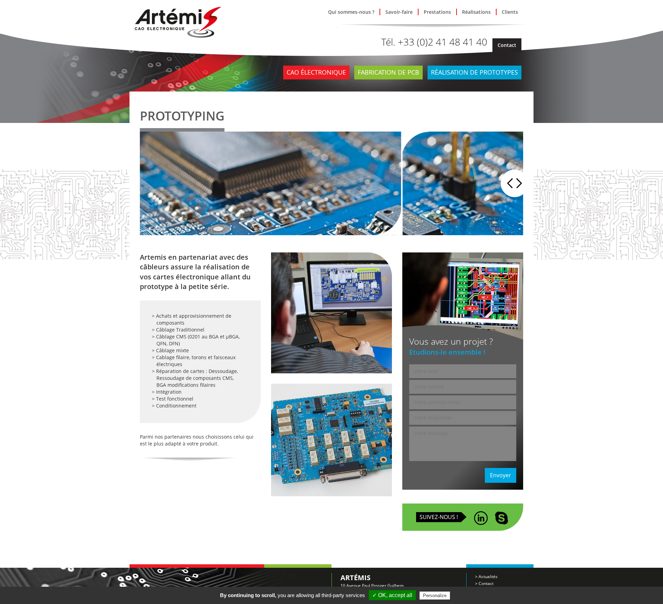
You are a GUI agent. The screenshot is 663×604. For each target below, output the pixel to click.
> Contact (484, 583)
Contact (507, 45)
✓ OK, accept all (392, 595)
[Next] (521, 183)
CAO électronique (316, 72)
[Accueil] (178, 21)
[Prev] (508, 183)
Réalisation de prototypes (474, 72)
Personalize (434, 595)
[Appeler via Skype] (501, 515)
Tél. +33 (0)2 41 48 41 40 (434, 41)
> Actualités (486, 576)
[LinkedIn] (481, 515)
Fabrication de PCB (388, 72)
